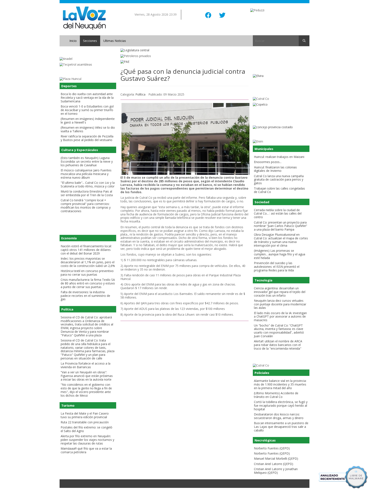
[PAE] (184, 62)
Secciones (90, 41)
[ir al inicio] (84, 18)
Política (140, 94)
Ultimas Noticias (114, 41)
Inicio (73, 41)
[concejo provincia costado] (281, 127)
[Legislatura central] (184, 50)
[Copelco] (281, 104)
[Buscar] (304, 40)
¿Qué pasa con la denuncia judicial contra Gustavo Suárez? (182, 75)
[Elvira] (281, 76)
